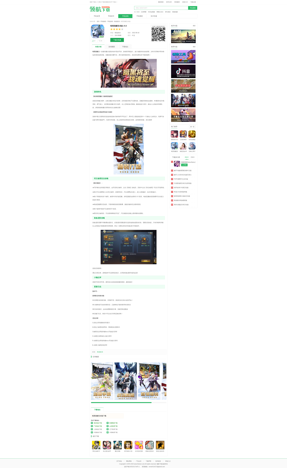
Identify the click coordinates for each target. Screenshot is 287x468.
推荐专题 (174, 47)
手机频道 (103, 21)
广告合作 (138, 461)
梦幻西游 (168, 12)
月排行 (193, 157)
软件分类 (169, 2)
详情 (185, 165)
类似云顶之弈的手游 (183, 120)
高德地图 (175, 12)
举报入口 (168, 461)
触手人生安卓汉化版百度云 (182, 175)
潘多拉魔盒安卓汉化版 (181, 204)
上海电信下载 (98, 429)
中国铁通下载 (113, 432)
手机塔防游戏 (183, 91)
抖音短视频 (151, 12)
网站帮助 (129, 461)
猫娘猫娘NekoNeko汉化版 (190, 162)
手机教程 (139, 16)
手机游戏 (125, 16)
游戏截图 (112, 47)
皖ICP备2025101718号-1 (132, 466)
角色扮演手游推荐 (183, 105)
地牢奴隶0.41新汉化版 (181, 187)
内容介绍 (98, 47)
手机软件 (111, 16)
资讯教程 (177, 2)
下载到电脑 (117, 40)
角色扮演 (117, 21)
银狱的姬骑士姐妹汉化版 (182, 196)
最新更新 (161, 2)
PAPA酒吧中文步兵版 (181, 179)
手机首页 (97, 16)
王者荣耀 (143, 12)
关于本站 (119, 461)
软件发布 (158, 461)
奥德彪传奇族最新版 (180, 200)
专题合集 (193, 2)
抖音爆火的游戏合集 (183, 76)
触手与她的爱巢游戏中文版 (182, 170)
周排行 (187, 157)
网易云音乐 (160, 12)
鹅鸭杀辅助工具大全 (183, 62)
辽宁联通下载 (113, 429)
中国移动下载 (98, 432)
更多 (194, 25)
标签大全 (185, 2)
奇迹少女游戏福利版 (180, 192)
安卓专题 (154, 16)
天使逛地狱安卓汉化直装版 (182, 183)
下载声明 (148, 461)
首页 (98, 21)
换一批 (192, 126)
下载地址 (125, 47)
